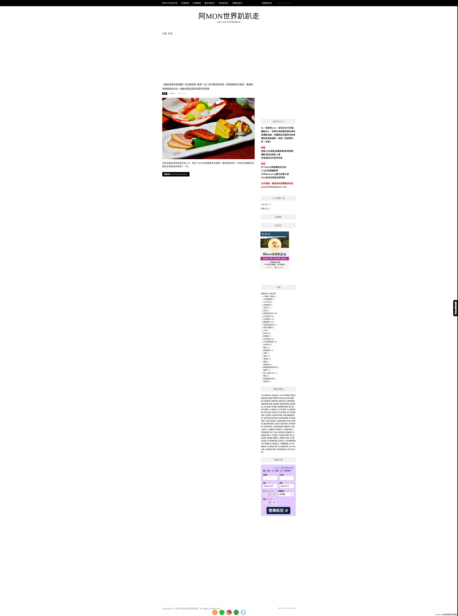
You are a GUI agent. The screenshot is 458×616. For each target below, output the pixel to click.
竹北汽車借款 (281, 409)
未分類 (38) (267, 345)
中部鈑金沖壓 (270, 449)
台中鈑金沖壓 (272, 446)
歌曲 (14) (266, 347)
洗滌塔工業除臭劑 (281, 424)
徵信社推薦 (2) (268, 327)
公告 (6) (266, 311)
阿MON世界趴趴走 (229, 16)
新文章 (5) (267, 333)
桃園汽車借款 (272, 407)
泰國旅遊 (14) (268, 350)
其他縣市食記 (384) (270, 313)
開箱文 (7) (267, 370)
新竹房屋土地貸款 (270, 412)
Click (455, 308)
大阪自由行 (223, 3)
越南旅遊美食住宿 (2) (271, 367)
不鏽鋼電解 (284, 444)
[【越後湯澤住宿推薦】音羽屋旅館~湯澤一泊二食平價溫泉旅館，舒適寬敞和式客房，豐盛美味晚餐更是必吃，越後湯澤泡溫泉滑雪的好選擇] (208, 128)
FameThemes (292, 608)
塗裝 (292, 426)
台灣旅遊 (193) (268, 319)
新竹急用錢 (282, 412)
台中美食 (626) (268, 316)
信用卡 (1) (267, 308)
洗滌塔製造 (268, 426)
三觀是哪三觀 (284, 438)
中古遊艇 (281, 435)
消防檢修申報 (277, 415)
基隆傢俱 (264, 398)
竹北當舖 (272, 409)
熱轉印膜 (274, 401)
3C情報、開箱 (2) (269, 296)
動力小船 (273, 432)
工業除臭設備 (278, 426)
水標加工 (264, 429)
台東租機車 (290, 401)
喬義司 (292, 395)
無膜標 (278, 429)
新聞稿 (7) (267, 336)
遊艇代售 (288, 435)
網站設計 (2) (267, 364)
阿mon (172, 93)
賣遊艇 (275, 438)
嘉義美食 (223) (268, 322)
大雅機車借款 (281, 421)
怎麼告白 (281, 441)
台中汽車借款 (284, 395)
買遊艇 (269, 438)
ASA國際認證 (287, 429)
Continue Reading (180, 174)
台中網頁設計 (266, 395)
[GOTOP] (243, 612)
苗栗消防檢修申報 (270, 418)
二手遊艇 (273, 435)
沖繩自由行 (237, 3)
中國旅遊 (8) (267, 305)
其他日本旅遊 (252, 3)
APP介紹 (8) (267, 302)
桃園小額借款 (274, 404)
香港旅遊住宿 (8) (269, 379)
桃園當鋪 (264, 404)
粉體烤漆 (287, 426)
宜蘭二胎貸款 (266, 415)
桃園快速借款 (284, 404)
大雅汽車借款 (270, 421)
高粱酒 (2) (267, 381)
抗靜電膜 (267, 401)
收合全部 (272, 293)
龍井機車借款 (269, 424)
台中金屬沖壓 (283, 446)
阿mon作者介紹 (169, 3)
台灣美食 (185, 3)
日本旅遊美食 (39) (270, 342)
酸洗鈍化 (275, 444)
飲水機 (287, 398)
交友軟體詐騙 (272, 441)
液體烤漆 (272, 429)
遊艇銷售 (288, 432)
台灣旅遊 (197, 3)
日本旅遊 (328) (268, 339)
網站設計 (275, 395)
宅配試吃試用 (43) (270, 325)
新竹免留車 (291, 412)
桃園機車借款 (283, 407)
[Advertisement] (208, 63)
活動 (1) (266, 353)
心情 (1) (266, 330)
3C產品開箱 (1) (268, 299)
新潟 (164, 93)
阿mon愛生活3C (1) (270, 373)
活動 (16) (266, 356)
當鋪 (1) (266, 362)
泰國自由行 (267, 3)
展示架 (291, 407)
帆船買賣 (281, 432)
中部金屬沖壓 (281, 449)
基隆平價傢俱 (274, 398)
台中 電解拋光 (266, 444)
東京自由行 (210, 3)
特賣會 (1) (267, 359)
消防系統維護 (283, 418)
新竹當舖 (264, 409)
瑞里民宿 (282, 401)
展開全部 (264, 293)
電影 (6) (266, 376)
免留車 (281, 398)
